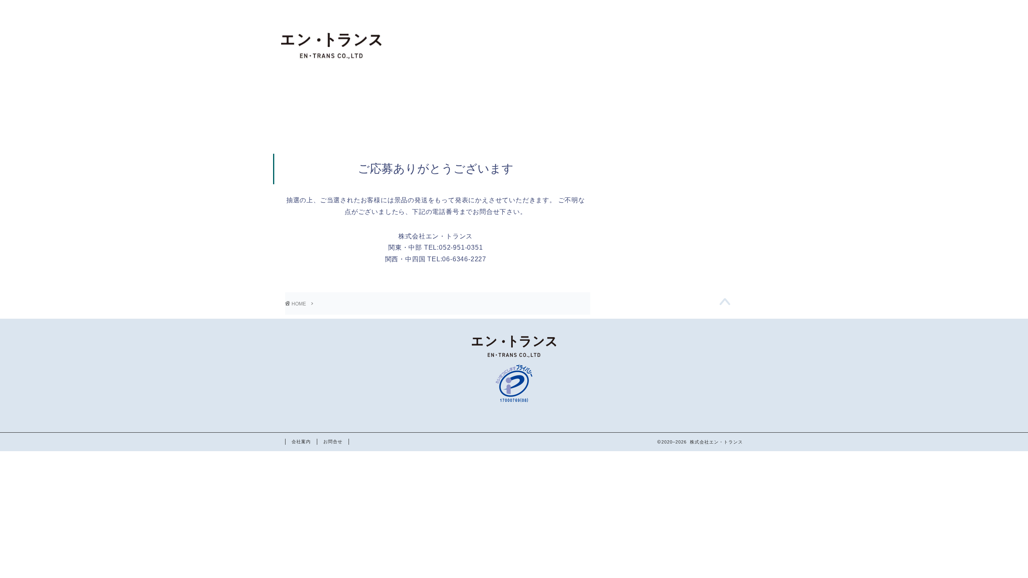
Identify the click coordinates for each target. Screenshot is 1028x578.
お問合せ (333, 441)
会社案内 (301, 441)
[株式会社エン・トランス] (331, 83)
